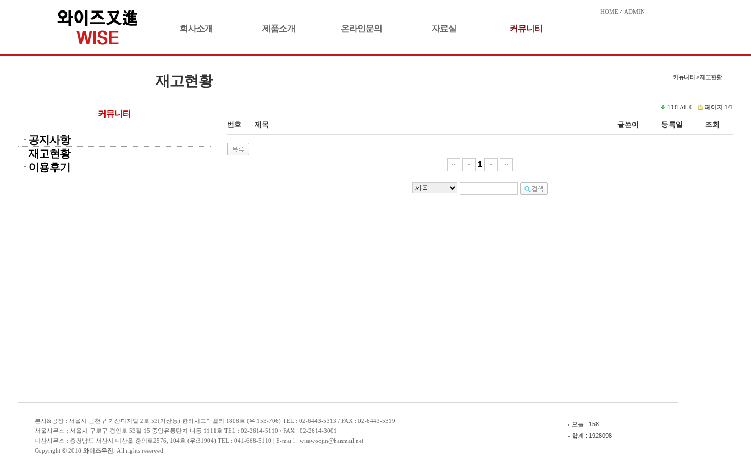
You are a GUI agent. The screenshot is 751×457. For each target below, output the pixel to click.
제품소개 (278, 28)
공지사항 (49, 139)
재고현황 (49, 153)
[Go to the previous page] (469, 164)
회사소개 (196, 28)
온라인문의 (361, 28)
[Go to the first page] (453, 164)
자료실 (444, 28)
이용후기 (49, 167)
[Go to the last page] (506, 164)
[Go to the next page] (491, 164)
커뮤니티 (526, 28)
